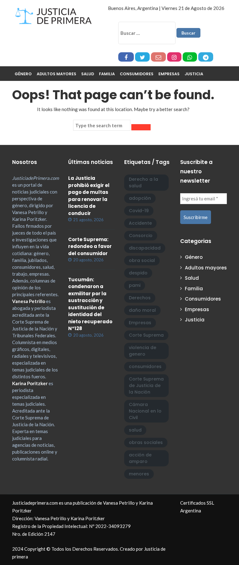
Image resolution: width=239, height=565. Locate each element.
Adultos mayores (56, 74)
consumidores (145, 366)
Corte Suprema (146, 335)
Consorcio (140, 235)
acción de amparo (140, 458)
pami (134, 285)
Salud (87, 74)
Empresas (169, 74)
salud (135, 430)
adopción (140, 198)
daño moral (142, 310)
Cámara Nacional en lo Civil (145, 411)
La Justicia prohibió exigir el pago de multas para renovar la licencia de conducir (89, 196)
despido (138, 273)
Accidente (140, 223)
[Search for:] (101, 125)
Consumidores (136, 74)
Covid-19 (139, 211)
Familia (107, 74)
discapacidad (145, 248)
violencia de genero (142, 350)
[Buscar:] (147, 33)
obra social (142, 260)
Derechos (140, 298)
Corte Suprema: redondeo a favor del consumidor (90, 246)
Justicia (194, 74)
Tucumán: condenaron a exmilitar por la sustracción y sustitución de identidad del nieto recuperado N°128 (90, 304)
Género (23, 74)
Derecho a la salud (143, 182)
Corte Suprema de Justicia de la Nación (146, 385)
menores (139, 474)
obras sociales (146, 442)
